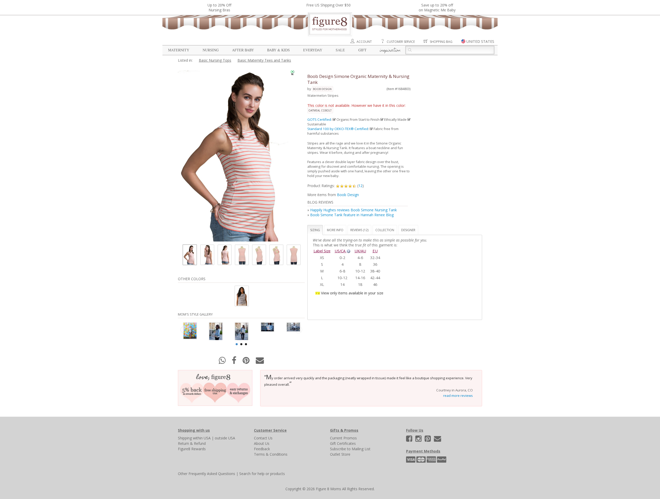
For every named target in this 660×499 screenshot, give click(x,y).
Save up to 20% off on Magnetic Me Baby (437, 7)
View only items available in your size (352, 292)
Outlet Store (340, 454)
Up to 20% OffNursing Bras (219, 7)
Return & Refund (192, 443)
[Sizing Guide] (348, 250)
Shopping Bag (441, 41)
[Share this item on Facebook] (234, 361)
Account (364, 41)
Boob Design (322, 89)
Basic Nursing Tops (215, 60)
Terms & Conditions (270, 454)
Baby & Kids (278, 49)
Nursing (211, 49)
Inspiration (390, 50)
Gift (362, 49)
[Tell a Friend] (260, 361)
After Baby (243, 49)
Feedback (262, 448)
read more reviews (458, 395)
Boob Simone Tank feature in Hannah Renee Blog (352, 214)
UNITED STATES (480, 41)
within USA (202, 438)
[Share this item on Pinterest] (247, 361)
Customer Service (401, 41)
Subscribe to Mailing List (350, 448)
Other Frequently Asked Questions (206, 473)
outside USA (225, 438)
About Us (261, 443)
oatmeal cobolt (320, 110)
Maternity (178, 49)
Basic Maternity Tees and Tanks (264, 60)
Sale (340, 49)
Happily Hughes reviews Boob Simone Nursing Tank (353, 209)
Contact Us (263, 438)
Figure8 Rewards (192, 448)
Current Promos (343, 438)
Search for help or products (262, 473)
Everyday (312, 49)
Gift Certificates (343, 443)
